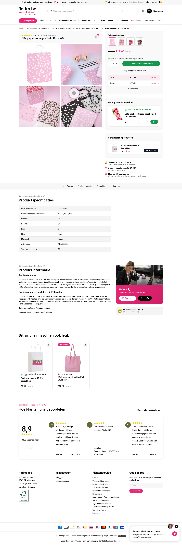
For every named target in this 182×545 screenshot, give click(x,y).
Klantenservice (149, 20)
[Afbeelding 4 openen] (81, 106)
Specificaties (68, 186)
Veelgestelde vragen (100, 481)
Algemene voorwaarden (101, 504)
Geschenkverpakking (67, 20)
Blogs (138, 20)
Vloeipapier (52, 20)
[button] (136, 11)
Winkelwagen (158, 11)
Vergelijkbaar (102, 186)
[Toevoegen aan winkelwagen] (154, 122)
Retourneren (97, 494)
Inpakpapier (123, 20)
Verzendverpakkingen (87, 20)
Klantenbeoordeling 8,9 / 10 (126, 2)
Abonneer (136, 491)
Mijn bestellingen (62, 481)
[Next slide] (30, 446)
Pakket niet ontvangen (101, 491)
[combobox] (86, 11)
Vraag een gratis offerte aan (134, 70)
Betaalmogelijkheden (100, 484)
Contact (95, 477)
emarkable (122, 536)
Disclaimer (96, 513)
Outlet (132, 20)
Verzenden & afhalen (100, 487)
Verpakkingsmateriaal (107, 20)
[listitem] (112, 41)
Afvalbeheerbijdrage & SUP (103, 507)
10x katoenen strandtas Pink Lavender (71, 378)
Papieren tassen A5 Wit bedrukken (130, 147)
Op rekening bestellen (100, 500)
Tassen (42, 20)
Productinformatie (85, 186)
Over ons (160, 20)
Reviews (116, 186)
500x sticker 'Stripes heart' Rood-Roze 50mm (140, 115)
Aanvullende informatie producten (105, 497)
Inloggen (59, 477)
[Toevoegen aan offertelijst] (49, 345)
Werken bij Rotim (99, 510)
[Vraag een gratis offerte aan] (96, 36)
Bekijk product (151, 150)
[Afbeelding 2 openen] (81, 64)
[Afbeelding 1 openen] (39, 64)
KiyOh (75, 541)
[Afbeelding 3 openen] (39, 106)
